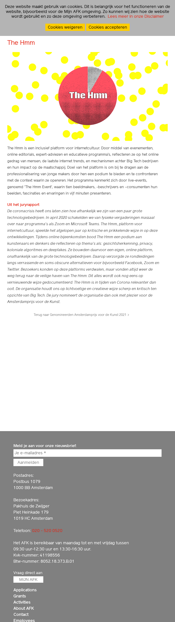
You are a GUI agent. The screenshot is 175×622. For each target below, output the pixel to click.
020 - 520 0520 (47, 530)
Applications (25, 589)
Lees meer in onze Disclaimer (135, 16)
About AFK (23, 608)
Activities (22, 602)
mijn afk (28, 579)
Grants (19, 596)
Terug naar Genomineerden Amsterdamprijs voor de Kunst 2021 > (81, 315)
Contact (20, 614)
